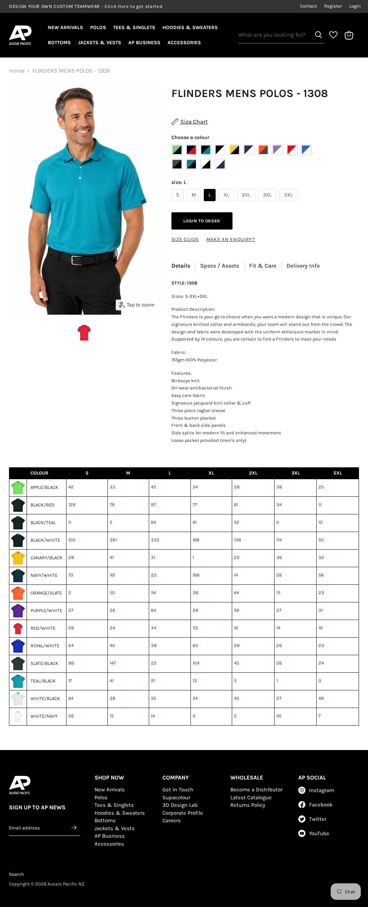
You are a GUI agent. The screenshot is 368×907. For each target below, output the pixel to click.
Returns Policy (247, 805)
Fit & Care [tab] (262, 265)
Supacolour (176, 797)
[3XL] (268, 202)
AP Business (144, 43)
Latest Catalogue (251, 797)
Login (355, 6)
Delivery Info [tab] (303, 265)
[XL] (227, 202)
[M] (194, 202)
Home (16, 71)
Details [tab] (180, 265)
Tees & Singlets (134, 27)
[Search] (318, 35)
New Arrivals (65, 27)
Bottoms (59, 43)
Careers (171, 820)
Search (16, 874)
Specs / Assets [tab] (219, 265)
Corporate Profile (182, 813)
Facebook (320, 804)
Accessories (184, 43)
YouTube (319, 833)
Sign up (74, 827)
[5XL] (289, 202)
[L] (210, 202)
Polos (98, 27)
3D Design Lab (180, 805)
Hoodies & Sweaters (190, 27)
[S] (178, 202)
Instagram (321, 790)
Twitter (317, 819)
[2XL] (247, 202)
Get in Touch (177, 789)
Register (333, 6)
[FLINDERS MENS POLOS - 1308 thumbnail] (84, 332)
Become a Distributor (256, 789)
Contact (308, 6)
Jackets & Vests (99, 43)
